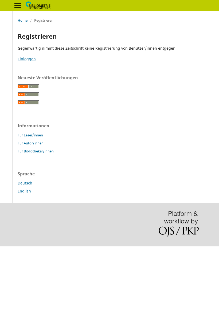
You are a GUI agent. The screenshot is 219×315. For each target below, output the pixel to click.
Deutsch (25, 183)
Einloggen (27, 58)
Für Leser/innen (30, 135)
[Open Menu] (17, 5)
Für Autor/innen (31, 143)
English (24, 191)
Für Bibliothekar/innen (36, 151)
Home (23, 20)
